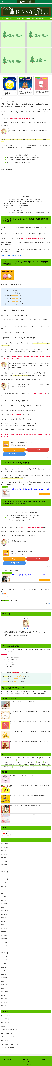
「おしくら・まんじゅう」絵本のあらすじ (16, 203)
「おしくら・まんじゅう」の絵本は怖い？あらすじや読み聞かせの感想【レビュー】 (25, 201)
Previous (1, 86)
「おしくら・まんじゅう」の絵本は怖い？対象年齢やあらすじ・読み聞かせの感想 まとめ (26, 212)
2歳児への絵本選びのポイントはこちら (11, 256)
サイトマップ (26, 1061)
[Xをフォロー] (27, 638)
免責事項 (43, 1059)
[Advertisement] (26, 182)
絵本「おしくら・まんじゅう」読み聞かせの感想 (18, 205)
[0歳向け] (13, 34)
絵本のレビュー (5, 600)
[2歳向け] (13, 60)
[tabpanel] (9, 85)
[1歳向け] (39, 34)
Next (51, 86)
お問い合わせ (26, 1059)
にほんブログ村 (5, 596)
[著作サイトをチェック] (25, 638)
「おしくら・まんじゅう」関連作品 (13, 210)
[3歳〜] (39, 60)
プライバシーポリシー (9, 1059)
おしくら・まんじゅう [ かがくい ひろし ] (22, 442)
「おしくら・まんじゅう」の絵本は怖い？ (16, 208)
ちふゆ (26, 629)
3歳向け (17, 600)
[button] (48, 531)
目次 (24, 196)
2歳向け (12, 600)
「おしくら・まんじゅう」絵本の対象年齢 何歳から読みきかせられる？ (22, 199)
